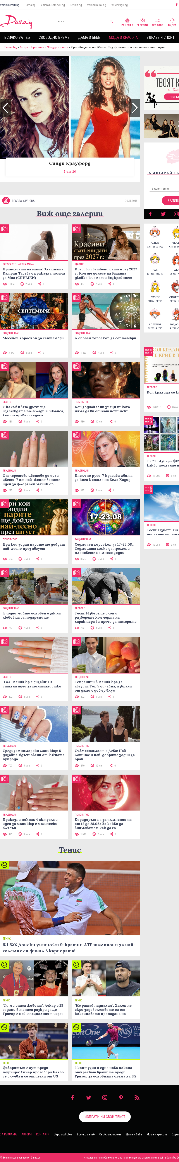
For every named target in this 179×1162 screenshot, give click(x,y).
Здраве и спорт (160, 37)
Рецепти (127, 25)
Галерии (142, 25)
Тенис (70, 850)
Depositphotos (63, 1134)
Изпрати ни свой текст (104, 1117)
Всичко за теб (17, 37)
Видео (172, 25)
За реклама (8, 1134)
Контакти (42, 1134)
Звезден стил (57, 47)
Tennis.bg (76, 5)
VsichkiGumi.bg (96, 5)
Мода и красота (123, 37)
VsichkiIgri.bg (119, 5)
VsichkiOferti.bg (9, 5)
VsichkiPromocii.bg (53, 5)
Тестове (157, 25)
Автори (26, 1134)
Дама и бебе (89, 37)
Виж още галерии (70, 213)
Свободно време (54, 37)
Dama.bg (30, 5)
